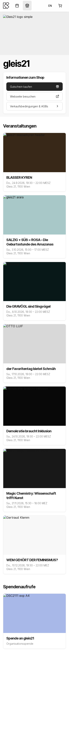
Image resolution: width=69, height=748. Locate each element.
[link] (17, 5)
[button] (34, 86)
